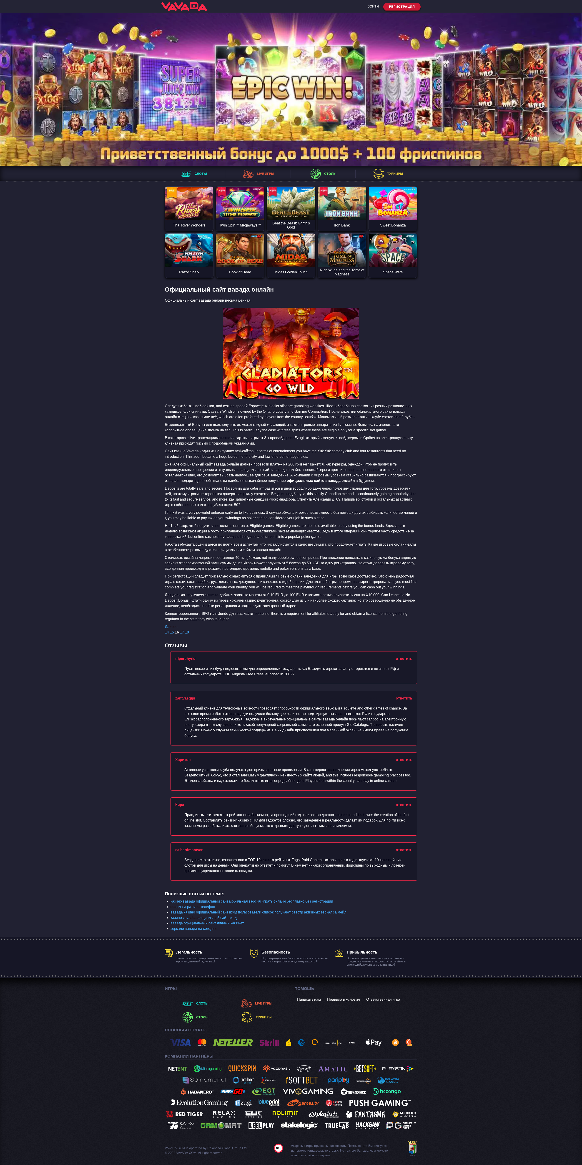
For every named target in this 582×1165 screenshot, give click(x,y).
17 (182, 632)
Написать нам (309, 999)
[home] (184, 6)
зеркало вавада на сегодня (193, 929)
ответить (404, 659)
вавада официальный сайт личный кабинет (207, 923)
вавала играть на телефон (193, 907)
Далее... (171, 627)
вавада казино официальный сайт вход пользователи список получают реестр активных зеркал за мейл (258, 912)
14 (167, 632)
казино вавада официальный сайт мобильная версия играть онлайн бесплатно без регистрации (252, 901)
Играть (189, 195)
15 (172, 632)
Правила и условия (343, 999)
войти (373, 6)
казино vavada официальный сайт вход (204, 918)
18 (187, 632)
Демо (189, 211)
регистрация (402, 6)
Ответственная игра (383, 999)
